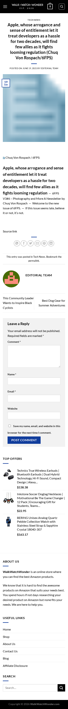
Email (12, 391)
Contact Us (10, 651)
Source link (10, 231)
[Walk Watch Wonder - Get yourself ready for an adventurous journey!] (27, 7)
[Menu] (5, 6)
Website (12, 408)
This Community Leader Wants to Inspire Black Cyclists (18, 302)
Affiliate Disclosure (15, 665)
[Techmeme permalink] (4, 157)
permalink (33, 260)
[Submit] (61, 687)
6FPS (35, 157)
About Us (9, 644)
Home (7, 629)
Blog (6, 658)
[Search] (62, 7)
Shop (6, 636)
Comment (14, 341)
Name (12, 374)
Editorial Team (49, 68)
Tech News (34, 20)
